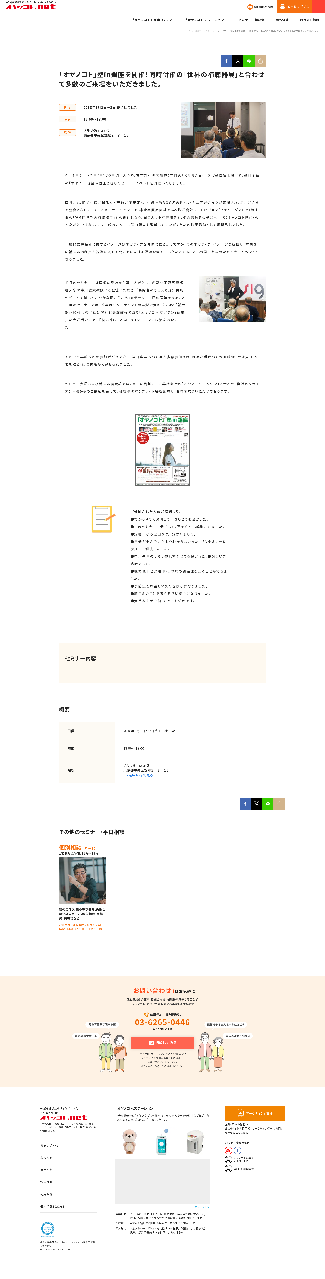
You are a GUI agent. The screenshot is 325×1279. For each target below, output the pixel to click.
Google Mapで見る (138, 775)
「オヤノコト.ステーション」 (135, 1108)
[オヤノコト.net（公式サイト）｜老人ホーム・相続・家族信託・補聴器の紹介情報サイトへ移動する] (189, 30)
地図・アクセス (201, 1207)
